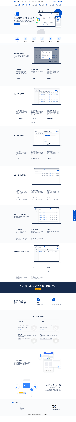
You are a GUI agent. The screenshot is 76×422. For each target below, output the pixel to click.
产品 (25, 1)
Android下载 (45, 403)
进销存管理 (21, 409)
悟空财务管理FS (22, 403)
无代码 (20, 411)
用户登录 (55, 1)
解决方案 (29, 1)
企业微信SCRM (22, 408)
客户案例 (30, 404)
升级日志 (38, 404)
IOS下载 (45, 404)
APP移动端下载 (25, 23)
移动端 (33, 1)
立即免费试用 (17, 23)
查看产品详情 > (20, 329)
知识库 (20, 410)
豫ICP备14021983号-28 (44, 414)
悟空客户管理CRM (22, 404)
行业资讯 (30, 407)
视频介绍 (38, 403)
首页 (22, 1)
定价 (36, 1)
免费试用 (60, 1)
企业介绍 (30, 403)
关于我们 (42, 1)
